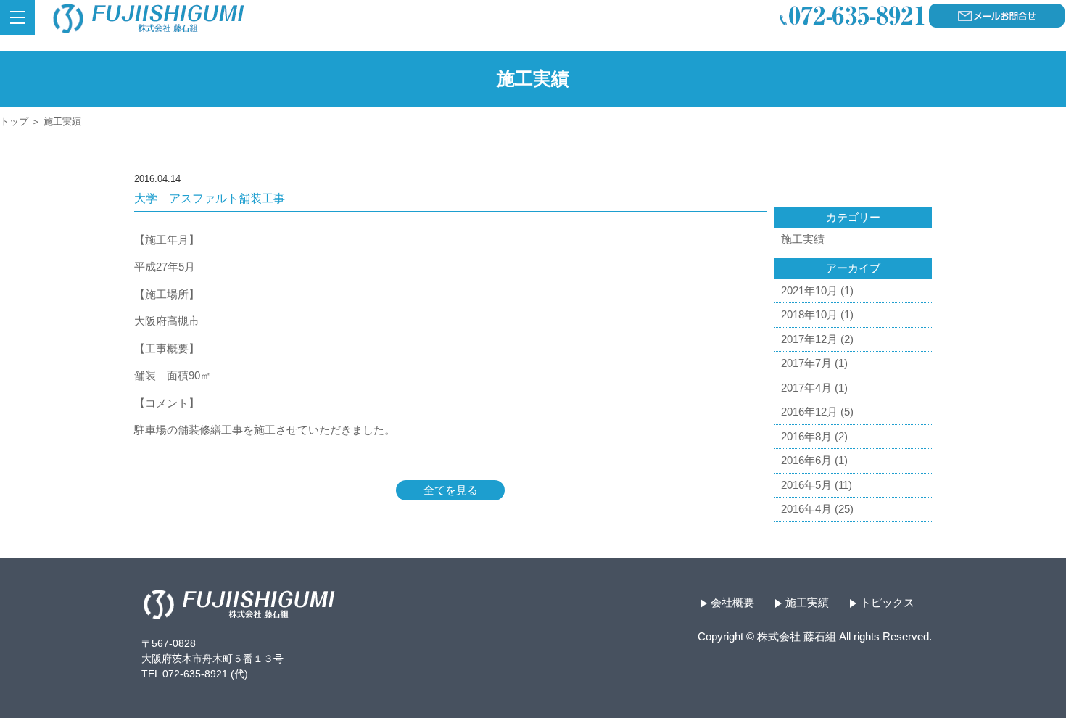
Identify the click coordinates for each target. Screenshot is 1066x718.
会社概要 (732, 602)
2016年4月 (806, 509)
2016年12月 (809, 411)
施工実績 (803, 239)
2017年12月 (809, 339)
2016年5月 (806, 485)
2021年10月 (809, 290)
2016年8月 (806, 436)
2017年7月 (806, 363)
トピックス (887, 602)
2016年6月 (806, 460)
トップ (14, 121)
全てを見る (450, 490)
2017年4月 (806, 387)
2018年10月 (809, 314)
